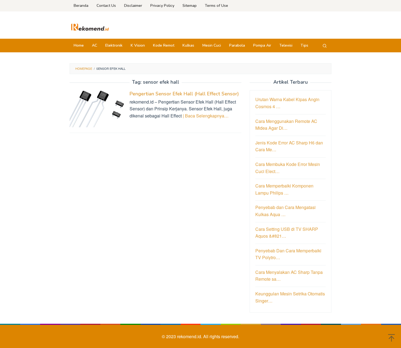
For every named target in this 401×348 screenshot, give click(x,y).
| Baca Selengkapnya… (206, 116)
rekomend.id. (190, 336)
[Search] (324, 45)
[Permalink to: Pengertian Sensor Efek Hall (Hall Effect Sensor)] (97, 108)
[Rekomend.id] (90, 26)
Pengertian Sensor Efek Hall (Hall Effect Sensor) (184, 93)
